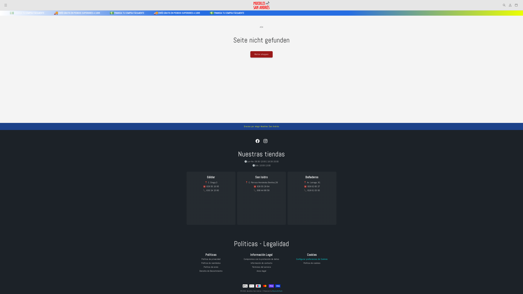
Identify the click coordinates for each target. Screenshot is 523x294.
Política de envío (211, 267)
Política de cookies (312, 263)
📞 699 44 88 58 (261, 190)
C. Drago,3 (212, 182)
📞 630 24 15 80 (211, 190)
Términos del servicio (261, 267)
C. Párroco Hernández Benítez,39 (263, 182)
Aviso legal (261, 271)
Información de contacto (261, 263)
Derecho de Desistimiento (211, 271)
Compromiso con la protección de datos (261, 259)
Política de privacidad (211, 259)
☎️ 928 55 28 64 (261, 186)
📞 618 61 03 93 (312, 190)
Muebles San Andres (254, 291)
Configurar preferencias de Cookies (312, 259)
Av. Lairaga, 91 (313, 182)
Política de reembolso (211, 263)
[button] (6, 5)
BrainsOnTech (277, 291)
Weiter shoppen (261, 54)
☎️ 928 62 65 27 (312, 186)
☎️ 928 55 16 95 (211, 186)
